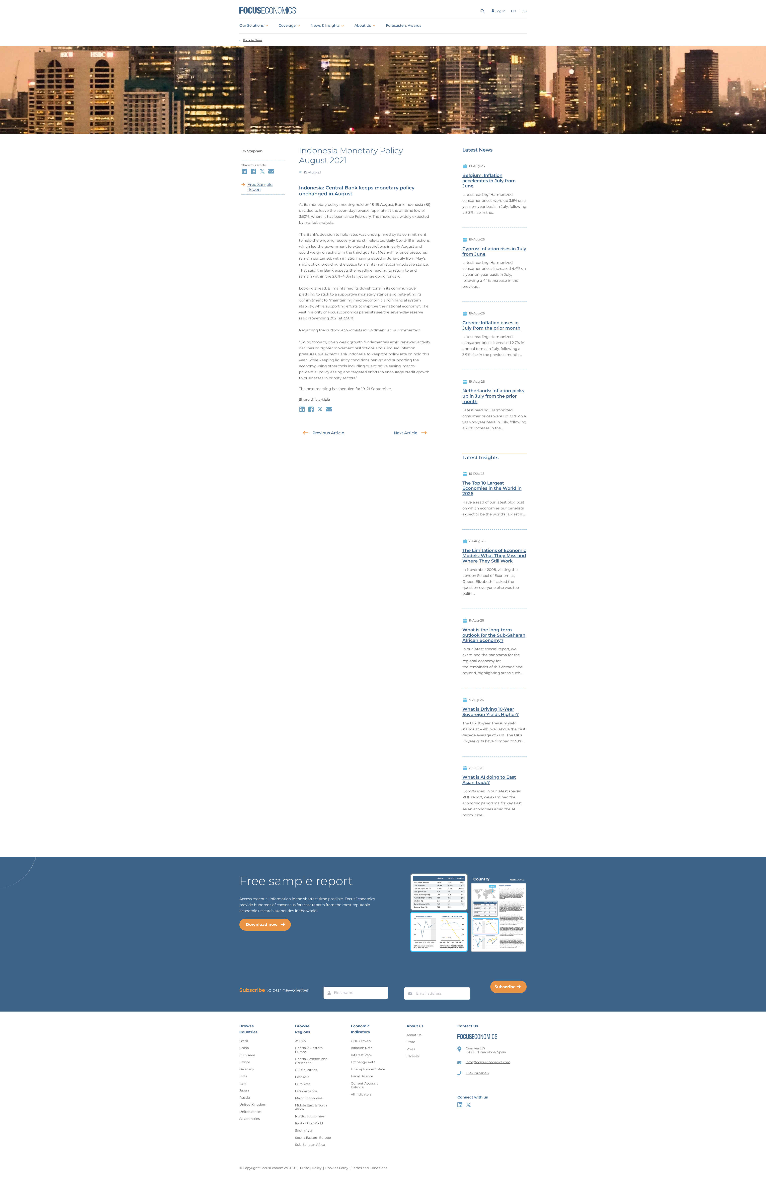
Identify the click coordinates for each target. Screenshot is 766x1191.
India (243, 1076)
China (244, 1048)
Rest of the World (309, 1123)
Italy (242, 1083)
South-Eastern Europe (313, 1138)
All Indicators (361, 1094)
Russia (244, 1097)
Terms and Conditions (369, 1168)
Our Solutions (251, 25)
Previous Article (328, 432)
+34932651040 (477, 1073)
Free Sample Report (259, 187)
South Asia (303, 1130)
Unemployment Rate (368, 1069)
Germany (246, 1069)
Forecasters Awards (403, 25)
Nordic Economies (309, 1116)
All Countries (249, 1119)
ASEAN (300, 1041)
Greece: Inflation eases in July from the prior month (491, 325)
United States (250, 1112)
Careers (413, 1056)
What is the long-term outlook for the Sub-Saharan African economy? (493, 635)
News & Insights (325, 25)
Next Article (405, 432)
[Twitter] (468, 1104)
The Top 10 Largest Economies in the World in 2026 (492, 488)
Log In (500, 11)
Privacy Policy (311, 1168)
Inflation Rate (362, 1048)
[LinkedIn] (460, 1104)
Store (411, 1042)
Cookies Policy (336, 1168)
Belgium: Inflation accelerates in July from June (489, 181)
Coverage (287, 25)
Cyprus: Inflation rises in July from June (494, 251)
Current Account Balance (364, 1085)
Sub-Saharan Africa (310, 1145)
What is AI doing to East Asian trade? (489, 780)
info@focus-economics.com (488, 1062)
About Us (362, 25)
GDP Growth (361, 1041)
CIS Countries (306, 1070)
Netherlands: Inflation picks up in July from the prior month (493, 396)
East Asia (302, 1077)
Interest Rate (361, 1055)
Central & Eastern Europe (309, 1050)
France (244, 1062)
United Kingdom (252, 1104)
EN (513, 11)
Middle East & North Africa (311, 1107)
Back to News (252, 40)
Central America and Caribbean (311, 1061)
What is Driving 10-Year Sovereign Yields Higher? (490, 712)
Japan (244, 1090)
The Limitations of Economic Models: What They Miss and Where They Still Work (494, 556)
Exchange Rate (363, 1062)
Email (409, 983)
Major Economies (309, 1098)
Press (411, 1049)
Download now (262, 924)
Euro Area (247, 1055)
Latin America (306, 1091)
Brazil (243, 1041)
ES (524, 11)
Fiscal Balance (362, 1076)
